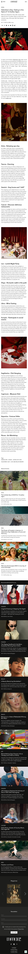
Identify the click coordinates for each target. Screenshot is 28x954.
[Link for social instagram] (14, 944)
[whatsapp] (13, 25)
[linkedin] (8, 25)
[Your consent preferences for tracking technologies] (25, 952)
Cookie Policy (14, 951)
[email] (2, 25)
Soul (2, 7)
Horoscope (4, 459)
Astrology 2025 (17, 459)
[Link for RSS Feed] (17, 944)
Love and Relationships (17, 461)
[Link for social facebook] (11, 944)
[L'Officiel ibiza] (14, 2)
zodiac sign (8, 98)
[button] (25, 893)
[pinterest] (6, 25)
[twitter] (11, 25)
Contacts (14, 947)
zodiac (10, 459)
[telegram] (15, 25)
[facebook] (4, 25)
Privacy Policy (21, 929)
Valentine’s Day (17, 59)
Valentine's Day (5, 461)
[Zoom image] (14, 122)
